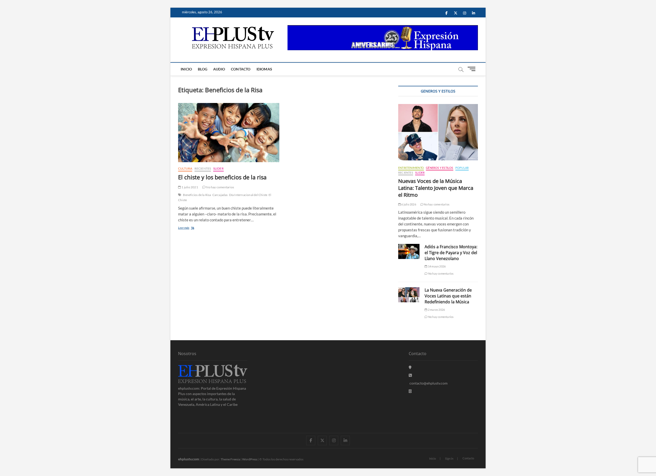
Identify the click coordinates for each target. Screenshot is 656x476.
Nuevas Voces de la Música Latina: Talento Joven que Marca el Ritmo (435, 188)
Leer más (190, 228)
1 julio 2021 (189, 187)
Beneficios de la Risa (197, 195)
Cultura (185, 168)
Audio (219, 69)
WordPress (249, 459)
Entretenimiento (411, 167)
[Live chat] (410, 391)
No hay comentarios (220, 187)
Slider (218, 168)
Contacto (241, 69)
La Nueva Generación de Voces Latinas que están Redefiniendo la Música (448, 296)
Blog (202, 69)
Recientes (202, 168)
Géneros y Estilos (439, 167)
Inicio (186, 69)
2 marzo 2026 (436, 309)
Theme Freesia (230, 459)
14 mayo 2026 (436, 266)
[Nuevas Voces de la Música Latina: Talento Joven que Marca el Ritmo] (438, 132)
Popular (462, 167)
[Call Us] (410, 375)
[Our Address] (410, 367)
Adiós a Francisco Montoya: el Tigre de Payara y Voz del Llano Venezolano (451, 252)
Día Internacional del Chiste (248, 195)
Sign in (449, 458)
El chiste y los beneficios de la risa (222, 177)
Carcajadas (220, 195)
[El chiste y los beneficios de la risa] (228, 132)
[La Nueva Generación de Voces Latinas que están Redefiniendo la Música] (408, 294)
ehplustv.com (188, 459)
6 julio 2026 (408, 204)
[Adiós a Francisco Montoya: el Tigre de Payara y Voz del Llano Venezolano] (408, 251)
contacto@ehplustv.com (428, 383)
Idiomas (264, 69)
